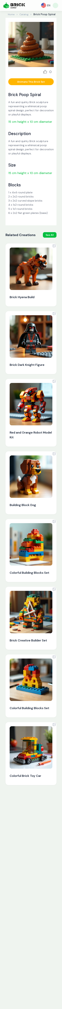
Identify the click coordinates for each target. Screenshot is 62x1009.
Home (11, 14)
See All (50, 234)
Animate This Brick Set (31, 81)
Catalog (23, 14)
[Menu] (55, 5)
